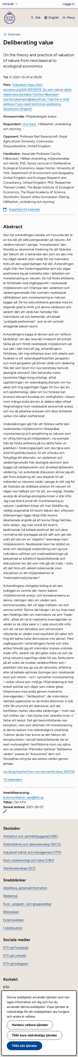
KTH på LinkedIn (14, 955)
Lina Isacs (29, 124)
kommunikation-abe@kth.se (23, 797)
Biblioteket (11, 912)
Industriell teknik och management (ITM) (32, 852)
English (54, 17)
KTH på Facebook (15, 947)
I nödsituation (13, 928)
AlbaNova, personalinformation (25, 888)
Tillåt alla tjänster (24, 1046)
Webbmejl (10, 896)
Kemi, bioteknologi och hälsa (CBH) (28, 860)
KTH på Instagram (15, 963)
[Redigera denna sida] (5, 811)
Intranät (8, 4)
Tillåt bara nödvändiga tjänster (34, 1035)
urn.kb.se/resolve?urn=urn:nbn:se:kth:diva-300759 (39, 771)
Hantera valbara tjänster (30, 1025)
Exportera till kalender (24, 209)
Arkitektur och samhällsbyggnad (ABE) (30, 836)
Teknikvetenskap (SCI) (19, 868)
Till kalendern (12, 779)
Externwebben (13, 920)
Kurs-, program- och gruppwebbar (27, 904)
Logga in (69, 4)
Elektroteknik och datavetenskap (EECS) (32, 844)
